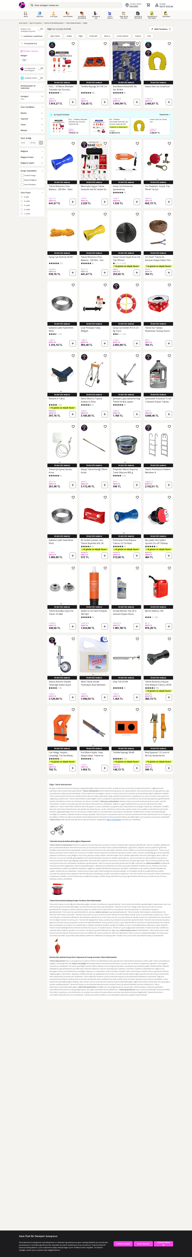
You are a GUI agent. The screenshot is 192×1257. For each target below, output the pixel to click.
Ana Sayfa (23, 23)
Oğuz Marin (55, 36)
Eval (149, 36)
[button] (125, 179)
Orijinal (138, 36)
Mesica (107, 36)
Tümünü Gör (164, 115)
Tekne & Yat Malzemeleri (54, 23)
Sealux (69, 36)
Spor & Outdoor (36, 23)
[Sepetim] (148, 5)
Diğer (85, 23)
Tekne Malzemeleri (73, 23)
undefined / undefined (33, 36)
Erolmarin (93, 36)
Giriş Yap (169, 6)
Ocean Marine (123, 36)
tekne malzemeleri (114, 819)
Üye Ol (162, 6)
